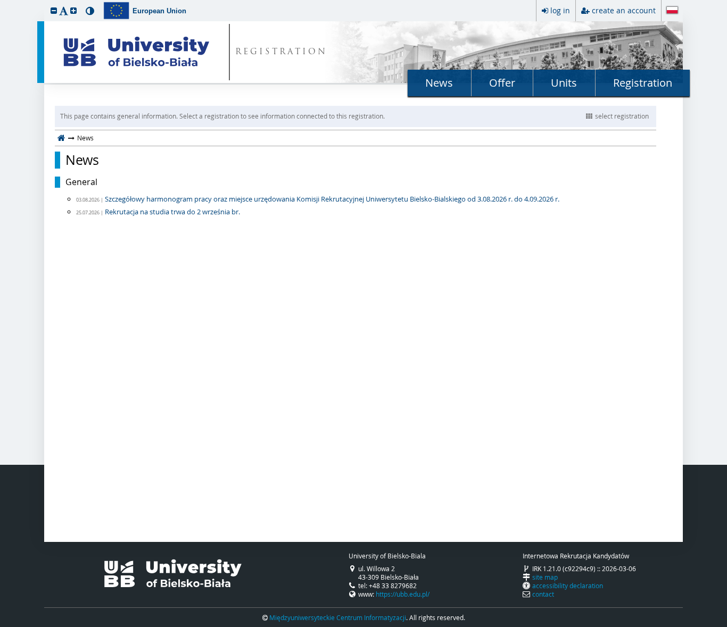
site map (545, 577)
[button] (54, 10)
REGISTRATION (281, 52)
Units (564, 83)
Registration (642, 83)
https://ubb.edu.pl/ (402, 594)
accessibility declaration (567, 585)
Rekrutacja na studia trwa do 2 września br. (172, 211)
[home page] (61, 137)
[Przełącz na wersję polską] (672, 11)
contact (543, 594)
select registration (622, 116)
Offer (502, 83)
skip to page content (2, 2)
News (439, 83)
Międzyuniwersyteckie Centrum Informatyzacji (337, 617)
